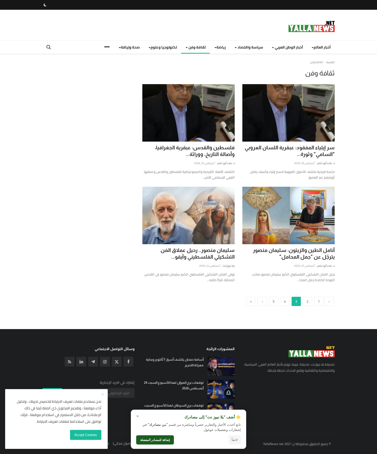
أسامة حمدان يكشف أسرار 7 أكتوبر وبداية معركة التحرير (175, 362)
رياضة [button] (221, 47)
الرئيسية (330, 62)
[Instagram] (105, 362)
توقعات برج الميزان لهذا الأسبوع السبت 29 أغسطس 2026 (174, 385)
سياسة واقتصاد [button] (250, 47)
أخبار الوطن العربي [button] (288, 47)
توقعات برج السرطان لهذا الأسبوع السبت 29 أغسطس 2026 (174, 408)
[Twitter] (117, 362)
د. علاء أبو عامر (326, 163)
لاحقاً (235, 440)
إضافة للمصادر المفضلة (155, 440)
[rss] (69, 362)
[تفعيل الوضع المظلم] (45, 5)
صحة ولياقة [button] (130, 47)
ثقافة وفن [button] (197, 47)
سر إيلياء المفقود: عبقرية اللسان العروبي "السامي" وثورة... (290, 151)
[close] (102, 394)
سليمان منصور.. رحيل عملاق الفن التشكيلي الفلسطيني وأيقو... (198, 253)
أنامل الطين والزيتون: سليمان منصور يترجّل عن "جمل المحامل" (294, 253)
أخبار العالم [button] (322, 47)
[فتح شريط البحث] (48, 47)
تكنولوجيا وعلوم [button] (164, 47)
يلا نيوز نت (228, 265)
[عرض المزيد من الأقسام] (107, 47)
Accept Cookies (85, 434)
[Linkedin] (81, 362)
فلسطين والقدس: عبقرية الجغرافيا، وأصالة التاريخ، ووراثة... (195, 151)
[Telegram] (93, 362)
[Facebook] (128, 362)
